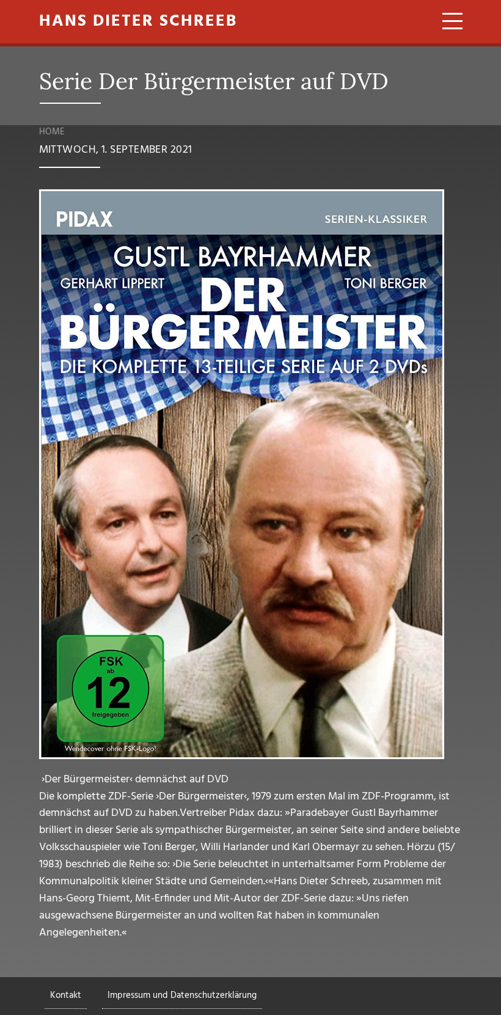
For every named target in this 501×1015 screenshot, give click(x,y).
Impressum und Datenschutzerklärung (182, 995)
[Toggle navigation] (448, 23)
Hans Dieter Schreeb (138, 22)
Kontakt (65, 995)
